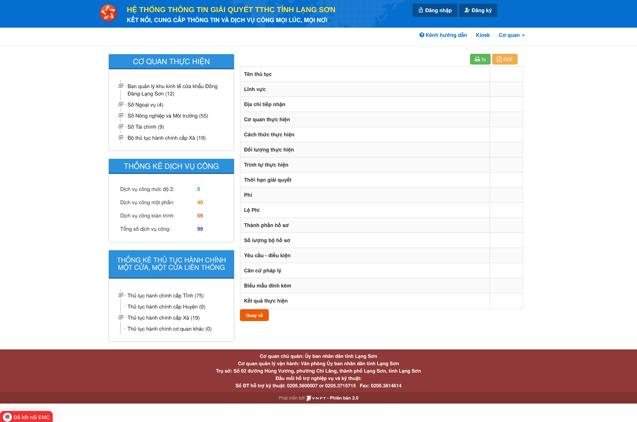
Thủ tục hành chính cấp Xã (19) (164, 317)
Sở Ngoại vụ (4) (145, 104)
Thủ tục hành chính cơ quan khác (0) (170, 328)
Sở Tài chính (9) (146, 126)
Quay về (254, 315)
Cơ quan (510, 35)
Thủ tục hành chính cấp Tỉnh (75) (166, 295)
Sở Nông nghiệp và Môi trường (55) (168, 115)
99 (200, 229)
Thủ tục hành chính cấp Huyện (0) (166, 306)
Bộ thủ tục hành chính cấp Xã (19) (167, 137)
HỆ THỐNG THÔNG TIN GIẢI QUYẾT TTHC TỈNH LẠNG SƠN (231, 10)
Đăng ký (481, 10)
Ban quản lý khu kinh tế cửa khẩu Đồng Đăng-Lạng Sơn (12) (172, 89)
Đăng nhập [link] (438, 10)
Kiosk (483, 35)
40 (200, 202)
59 (200, 215)
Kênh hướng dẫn (445, 35)
